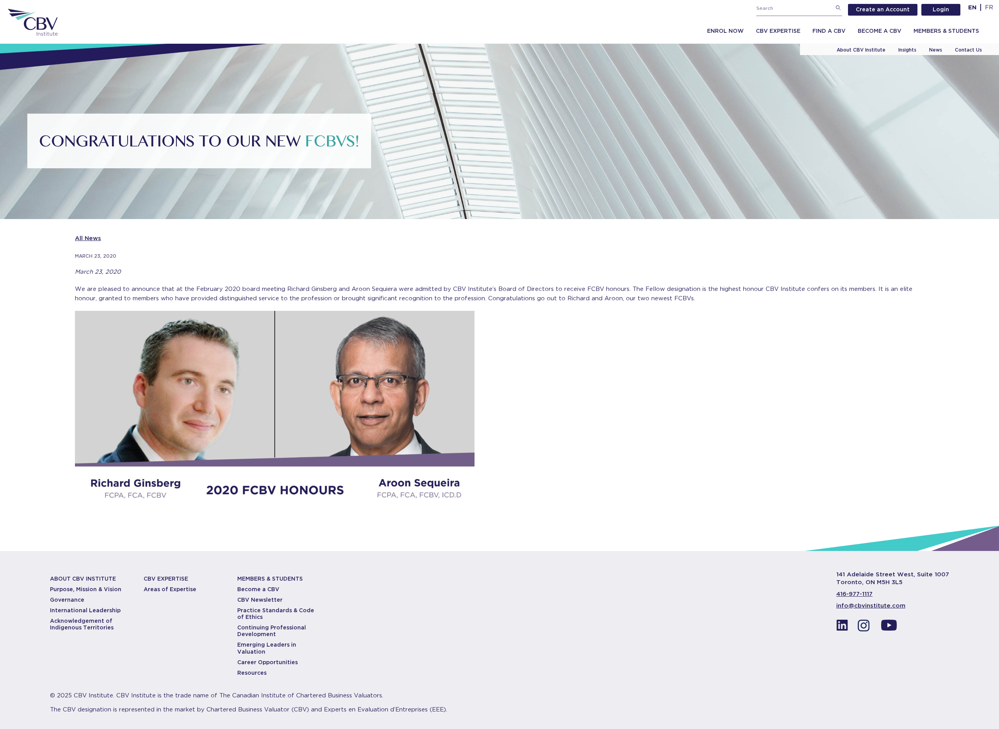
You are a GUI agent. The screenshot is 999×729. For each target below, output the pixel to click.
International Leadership (85, 610)
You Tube (889, 627)
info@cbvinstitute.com (870, 605)
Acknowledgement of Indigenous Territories (82, 624)
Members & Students (946, 31)
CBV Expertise (778, 31)
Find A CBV (829, 31)
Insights (907, 50)
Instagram (865, 627)
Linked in (842, 627)
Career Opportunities (267, 662)
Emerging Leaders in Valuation (266, 648)
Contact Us (968, 50)
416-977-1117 (854, 593)
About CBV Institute (861, 50)
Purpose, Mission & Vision (85, 589)
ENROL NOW (725, 31)
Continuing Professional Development (271, 630)
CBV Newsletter (260, 600)
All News (88, 238)
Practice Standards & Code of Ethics (275, 613)
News (935, 50)
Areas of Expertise (170, 589)
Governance (67, 600)
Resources (252, 673)
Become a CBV (879, 31)
